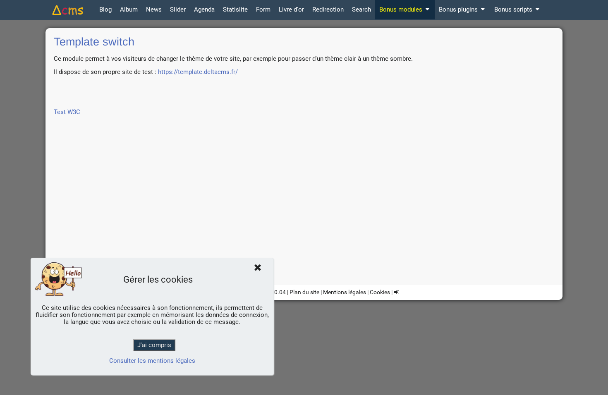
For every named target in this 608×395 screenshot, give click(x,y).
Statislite (235, 9)
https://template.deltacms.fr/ (198, 72)
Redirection (328, 9)
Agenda (204, 9)
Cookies (380, 292)
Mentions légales (344, 292)
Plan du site (304, 292)
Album (129, 9)
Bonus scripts (513, 9)
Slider (178, 9)
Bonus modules (400, 9)
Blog (105, 9)
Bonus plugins (458, 9)
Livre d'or (291, 9)
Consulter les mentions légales (152, 360)
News (154, 9)
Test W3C (67, 112)
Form (263, 9)
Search (361, 9)
